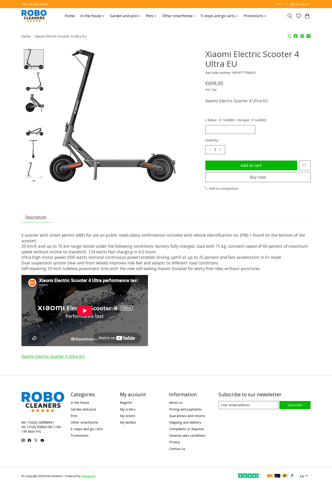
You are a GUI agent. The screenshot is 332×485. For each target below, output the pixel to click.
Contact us (177, 448)
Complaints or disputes (186, 429)
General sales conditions (187, 435)
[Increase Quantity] (220, 150)
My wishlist (128, 422)
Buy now (258, 177)
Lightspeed (88, 476)
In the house (80, 402)
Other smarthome (84, 422)
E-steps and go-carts (87, 429)
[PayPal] (270, 476)
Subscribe (295, 405)
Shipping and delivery (185, 422)
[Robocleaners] (34, 16)
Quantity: (212, 140)
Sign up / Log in (299, 4)
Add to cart (251, 165)
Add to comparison (223, 188)
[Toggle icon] (290, 16)
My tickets (127, 415)
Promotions (80, 435)
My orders (128, 409)
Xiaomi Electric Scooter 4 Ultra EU (52, 356)
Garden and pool (83, 409)
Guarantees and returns (187, 415)
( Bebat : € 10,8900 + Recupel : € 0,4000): (236, 120)
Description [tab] (36, 217)
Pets (74, 415)
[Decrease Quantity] (210, 150)
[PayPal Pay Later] (285, 476)
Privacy (174, 442)
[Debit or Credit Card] (277, 476)
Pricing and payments (185, 409)
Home (70, 16)
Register (126, 402)
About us (176, 402)
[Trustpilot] (249, 476)
